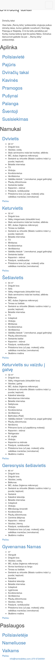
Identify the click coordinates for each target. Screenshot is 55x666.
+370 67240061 (38, 658)
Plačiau (5, 201)
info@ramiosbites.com (20, 658)
